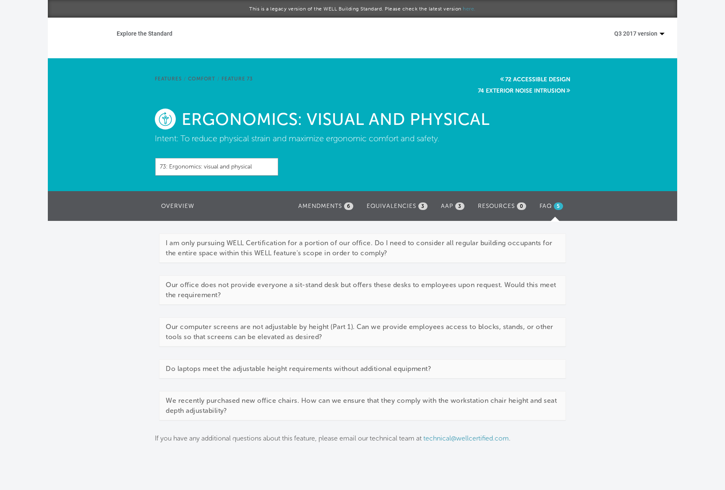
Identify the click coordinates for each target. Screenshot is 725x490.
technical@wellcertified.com (466, 438)
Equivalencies (396, 206)
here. (469, 9)
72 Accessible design (537, 79)
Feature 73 (237, 79)
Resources (500, 206)
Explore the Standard (144, 33)
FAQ (553, 208)
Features (168, 79)
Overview (177, 206)
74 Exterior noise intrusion (521, 90)
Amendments (324, 206)
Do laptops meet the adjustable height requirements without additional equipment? (298, 369)
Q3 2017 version (636, 33)
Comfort (201, 79)
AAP (451, 206)
